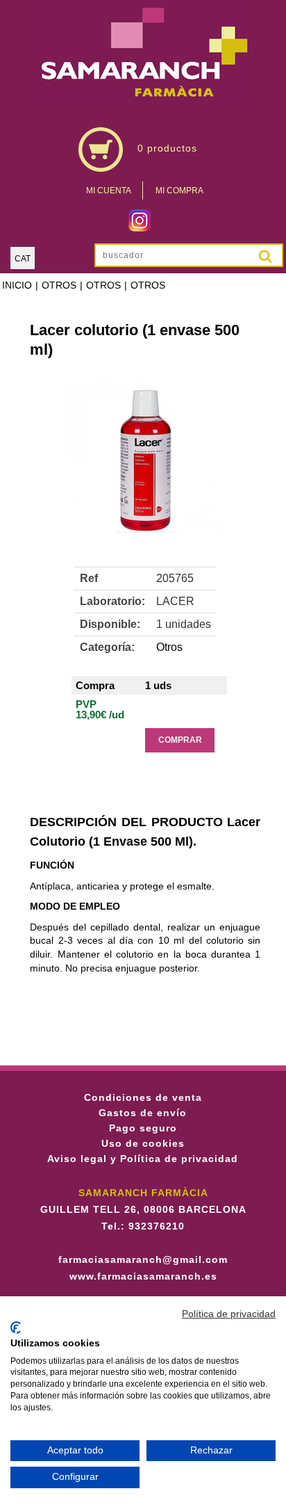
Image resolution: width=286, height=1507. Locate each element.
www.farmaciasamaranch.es (143, 1276)
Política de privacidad (229, 1314)
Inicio (17, 285)
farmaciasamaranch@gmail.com (143, 1259)
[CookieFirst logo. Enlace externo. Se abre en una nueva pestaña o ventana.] (15, 1327)
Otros (59, 285)
